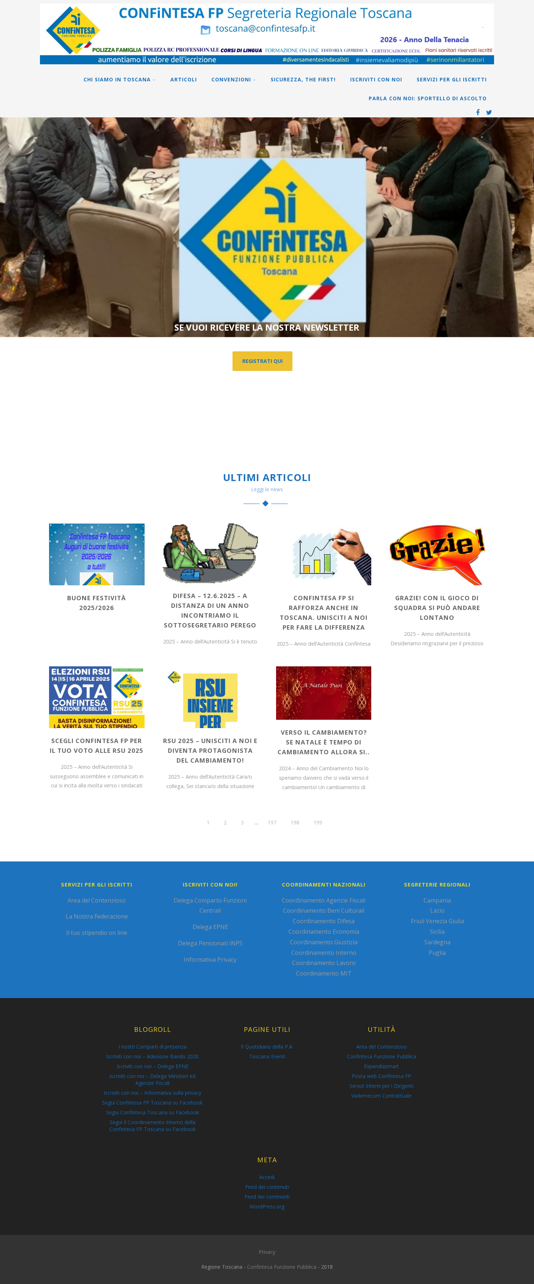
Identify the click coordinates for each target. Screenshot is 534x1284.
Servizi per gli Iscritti (452, 79)
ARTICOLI (183, 79)
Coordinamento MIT (324, 973)
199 (317, 822)
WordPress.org (267, 1206)
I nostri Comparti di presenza (152, 1046)
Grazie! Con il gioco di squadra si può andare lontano (437, 608)
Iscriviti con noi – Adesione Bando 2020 (152, 1056)
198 (295, 822)
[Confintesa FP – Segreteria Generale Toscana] (267, 66)
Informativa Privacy (210, 960)
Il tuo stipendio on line (96, 933)
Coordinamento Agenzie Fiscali (323, 900)
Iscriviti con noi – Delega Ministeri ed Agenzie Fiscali (152, 1079)
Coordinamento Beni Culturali (323, 910)
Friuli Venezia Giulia (437, 921)
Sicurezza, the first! (303, 79)
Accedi (267, 1177)
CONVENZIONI (231, 79)
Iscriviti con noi (376, 79)
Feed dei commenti (267, 1196)
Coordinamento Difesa (324, 921)
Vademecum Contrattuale (381, 1095)
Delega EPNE (210, 927)
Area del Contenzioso (97, 900)
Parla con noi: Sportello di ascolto (428, 98)
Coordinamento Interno (323, 953)
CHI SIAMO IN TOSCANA (117, 79)
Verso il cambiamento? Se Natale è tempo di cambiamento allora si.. (324, 742)
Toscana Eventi (267, 1056)
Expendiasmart (381, 1066)
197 (272, 822)
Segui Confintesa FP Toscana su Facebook (152, 1102)
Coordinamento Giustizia (323, 942)
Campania (437, 900)
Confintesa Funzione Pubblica (381, 1056)
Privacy (267, 1251)
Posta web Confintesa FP (381, 1076)
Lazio (437, 910)
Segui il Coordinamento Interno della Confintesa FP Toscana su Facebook (152, 1125)
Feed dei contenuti (267, 1186)
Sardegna (437, 942)
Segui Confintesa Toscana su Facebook (152, 1112)
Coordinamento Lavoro (324, 963)
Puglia (437, 953)
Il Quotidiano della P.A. (267, 1046)
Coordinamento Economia (323, 932)
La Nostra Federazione (97, 916)
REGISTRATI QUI (262, 361)
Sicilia (437, 932)
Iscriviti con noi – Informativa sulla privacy (152, 1092)
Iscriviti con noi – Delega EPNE (153, 1066)
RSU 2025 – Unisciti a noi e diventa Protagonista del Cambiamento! (210, 750)
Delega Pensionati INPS (210, 943)
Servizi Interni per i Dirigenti (381, 1085)
